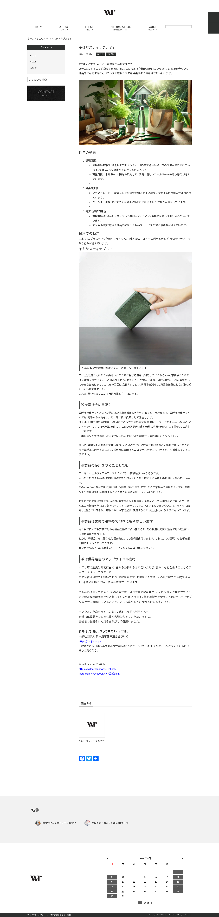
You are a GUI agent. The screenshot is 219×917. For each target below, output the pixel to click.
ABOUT (64, 28)
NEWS (33, 61)
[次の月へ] (182, 857)
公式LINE (114, 673)
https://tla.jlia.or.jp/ (90, 641)
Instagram (84, 673)
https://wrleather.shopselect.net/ (97, 669)
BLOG (100, 54)
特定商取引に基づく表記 (60, 915)
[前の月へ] (107, 857)
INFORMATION (121, 28)
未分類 (111, 54)
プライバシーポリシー (36, 915)
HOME (39, 28)
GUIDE (152, 28)
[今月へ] (122, 855)
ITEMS (89, 28)
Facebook (98, 673)
